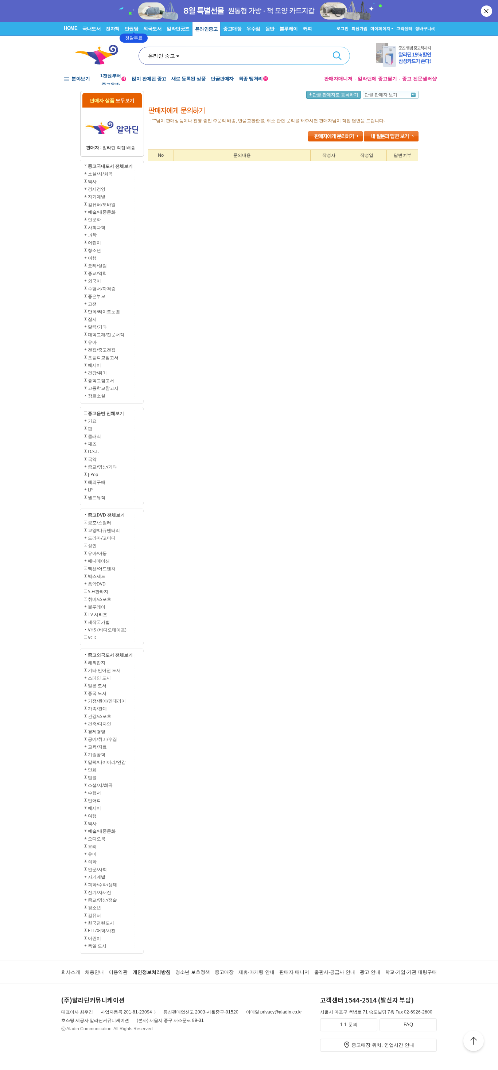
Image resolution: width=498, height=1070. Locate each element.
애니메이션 (99, 561)
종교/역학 (97, 273)
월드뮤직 (96, 497)
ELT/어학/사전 (102, 930)
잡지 (92, 319)
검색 (337, 56)
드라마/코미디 (102, 538)
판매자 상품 (112, 100)
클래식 (94, 436)
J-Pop (93, 474)
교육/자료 (97, 747)
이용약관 (118, 972)
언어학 (94, 800)
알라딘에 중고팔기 (377, 78)
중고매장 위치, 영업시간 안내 (382, 1045)
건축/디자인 (99, 724)
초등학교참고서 (103, 357)
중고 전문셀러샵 (419, 78)
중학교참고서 (101, 380)
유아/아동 (97, 553)
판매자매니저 (338, 78)
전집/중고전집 (102, 350)
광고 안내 (370, 972)
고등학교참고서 (103, 388)
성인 (92, 545)
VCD (92, 637)
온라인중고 (206, 29)
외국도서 (152, 28)
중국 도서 (97, 693)
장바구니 (425, 28)
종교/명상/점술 (102, 900)
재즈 (92, 444)
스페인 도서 (99, 678)
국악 (92, 459)
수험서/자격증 (102, 288)
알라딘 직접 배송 (118, 147)
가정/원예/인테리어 (107, 701)
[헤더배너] (406, 55)
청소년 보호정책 (192, 972)
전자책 (113, 28)
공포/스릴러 (99, 523)
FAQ (408, 1024)
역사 (92, 181)
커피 (307, 28)
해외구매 (96, 482)
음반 (270, 28)
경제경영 (96, 189)
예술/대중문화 (102, 212)
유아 (92, 342)
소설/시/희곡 (100, 174)
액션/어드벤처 (102, 568)
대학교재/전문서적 (106, 334)
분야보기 (80, 78)
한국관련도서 (101, 923)
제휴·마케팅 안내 (256, 972)
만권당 (132, 28)
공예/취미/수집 (102, 739)
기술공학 (96, 754)
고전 (92, 304)
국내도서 (91, 28)
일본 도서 (97, 685)
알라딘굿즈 (178, 28)
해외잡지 (96, 662)
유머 (92, 854)
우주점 (253, 28)
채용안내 (94, 972)
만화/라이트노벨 (104, 311)
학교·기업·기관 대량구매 (411, 972)
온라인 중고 (161, 56)
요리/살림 (97, 265)
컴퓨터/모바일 (102, 204)
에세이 (94, 365)
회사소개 (70, 972)
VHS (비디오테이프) (107, 630)
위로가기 (473, 1041)
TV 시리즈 (97, 614)
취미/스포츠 (99, 599)
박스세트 (96, 576)
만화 (92, 770)
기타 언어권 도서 (104, 670)
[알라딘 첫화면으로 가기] (100, 55)
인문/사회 (97, 869)
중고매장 (232, 28)
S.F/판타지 (98, 591)
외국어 (94, 281)
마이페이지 (380, 28)
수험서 (94, 793)
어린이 (94, 243)
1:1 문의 (349, 1024)
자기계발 (96, 197)
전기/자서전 (99, 892)
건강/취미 (97, 373)
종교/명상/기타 (102, 467)
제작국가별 (99, 622)
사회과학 (96, 227)
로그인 (342, 28)
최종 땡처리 (253, 78)
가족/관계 (97, 708)
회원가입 (359, 28)
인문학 (94, 220)
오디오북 (96, 839)
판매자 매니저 (294, 972)
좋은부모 (96, 296)
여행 (92, 258)
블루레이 (289, 28)
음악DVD (97, 584)
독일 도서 (97, 946)
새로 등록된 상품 (188, 78)
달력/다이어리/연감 (107, 762)
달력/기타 (97, 327)
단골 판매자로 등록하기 (335, 94)
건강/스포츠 (99, 716)
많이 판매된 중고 (149, 78)
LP (90, 490)
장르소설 (96, 396)
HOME (70, 28)
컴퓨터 (94, 915)
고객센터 (404, 28)
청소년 (94, 250)
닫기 (487, 11)
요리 (92, 846)
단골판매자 (222, 78)
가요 (92, 421)
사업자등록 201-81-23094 (126, 1012)
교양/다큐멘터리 (104, 530)
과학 (92, 235)
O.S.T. (93, 451)
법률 (92, 777)
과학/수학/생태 (102, 885)
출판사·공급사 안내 (334, 972)
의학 (92, 862)
